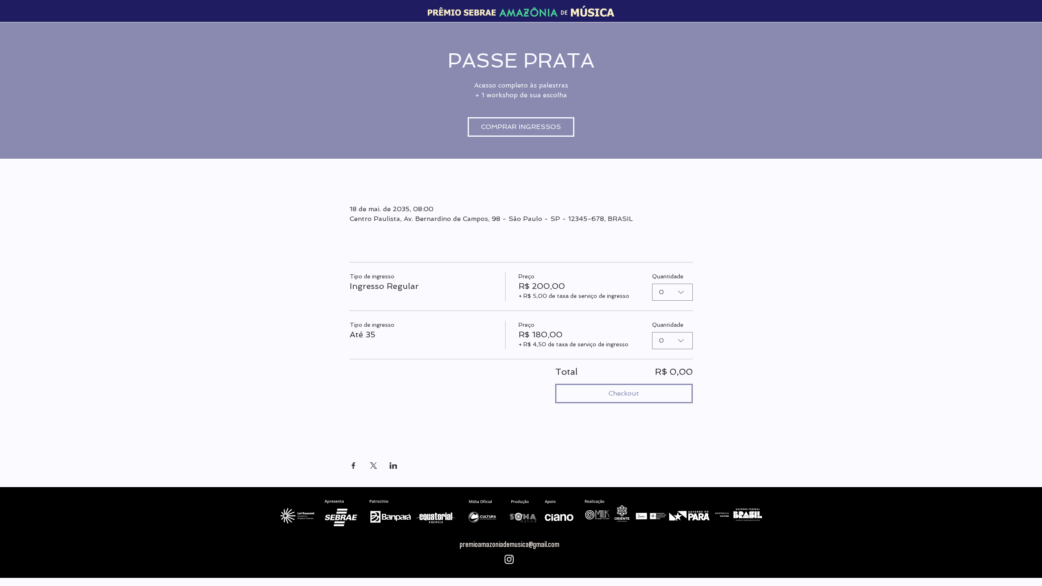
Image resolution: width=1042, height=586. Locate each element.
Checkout (624, 393)
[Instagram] (509, 559)
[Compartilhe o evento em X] (373, 465)
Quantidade (667, 276)
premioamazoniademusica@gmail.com (509, 544)
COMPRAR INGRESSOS (521, 127)
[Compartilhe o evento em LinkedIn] (393, 465)
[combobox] (672, 292)
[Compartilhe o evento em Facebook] (353, 465)
